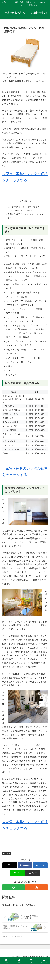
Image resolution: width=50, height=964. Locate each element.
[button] (32, 873)
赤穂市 (7, 853)
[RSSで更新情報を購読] (36, 887)
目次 (21, 201)
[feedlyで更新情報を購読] (13, 887)
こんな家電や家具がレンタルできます (23, 207)
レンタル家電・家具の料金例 (20, 210)
